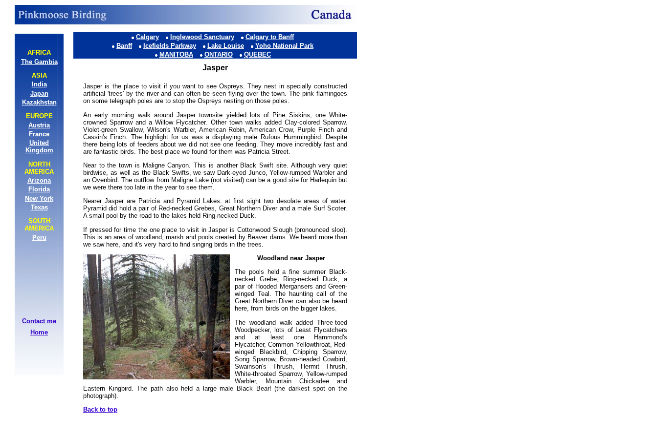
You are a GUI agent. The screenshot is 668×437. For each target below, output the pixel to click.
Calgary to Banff (269, 37)
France (39, 134)
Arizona (39, 180)
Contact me (39, 321)
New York (39, 198)
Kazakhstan (39, 102)
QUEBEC (257, 54)
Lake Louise (225, 45)
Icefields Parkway (169, 45)
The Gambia (39, 61)
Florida (39, 189)
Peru (39, 237)
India (39, 84)
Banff (124, 45)
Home (39, 332)
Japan (39, 93)
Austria (39, 125)
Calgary (147, 37)
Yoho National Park (284, 45)
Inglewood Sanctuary (202, 37)
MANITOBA (176, 54)
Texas (39, 207)
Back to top (100, 409)
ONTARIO (218, 54)
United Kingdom (39, 146)
